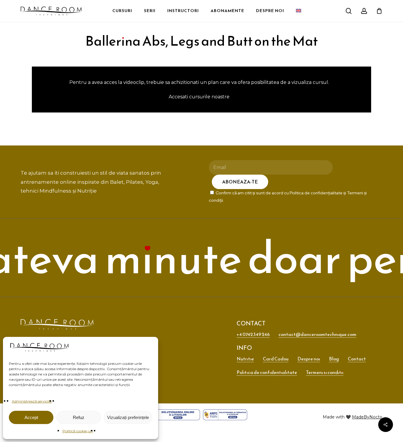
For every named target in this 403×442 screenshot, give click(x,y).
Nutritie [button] (245, 358)
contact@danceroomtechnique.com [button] (317, 334)
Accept (31, 417)
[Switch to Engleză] (87, 6)
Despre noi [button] (308, 358)
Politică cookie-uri (78, 431)
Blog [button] (334, 358)
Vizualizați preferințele (128, 417)
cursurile (199, 97)
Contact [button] (357, 358)
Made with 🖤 (352, 417)
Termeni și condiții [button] (324, 372)
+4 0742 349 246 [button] (253, 334)
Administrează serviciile (32, 401)
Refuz (78, 417)
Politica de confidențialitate (316, 193)
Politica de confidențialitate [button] (267, 372)
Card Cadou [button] (276, 358)
